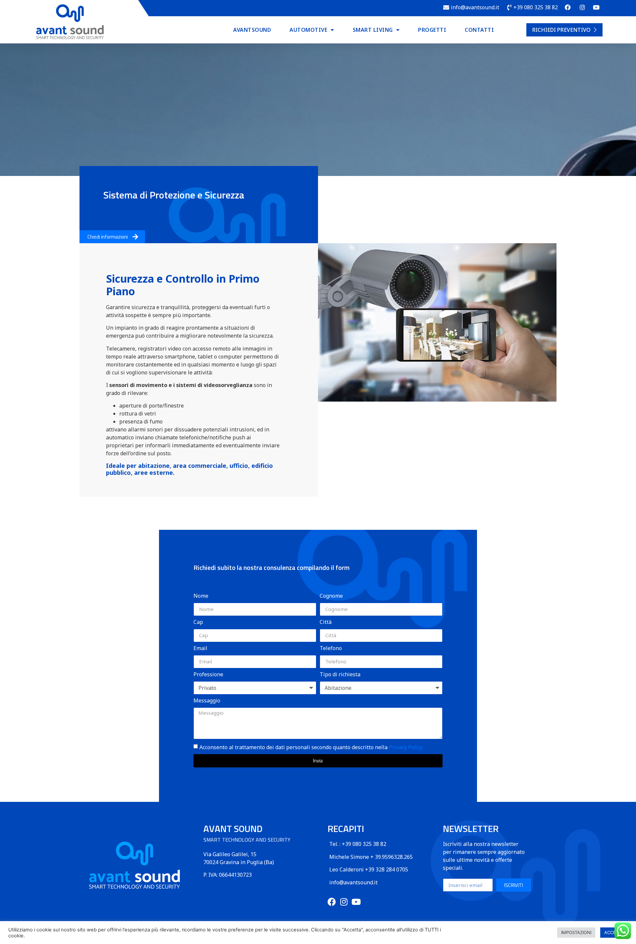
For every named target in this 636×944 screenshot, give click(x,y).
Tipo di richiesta (340, 675)
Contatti (479, 29)
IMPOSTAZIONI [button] (576, 932)
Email (200, 648)
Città (326, 622)
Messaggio (206, 701)
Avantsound (252, 29)
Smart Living (373, 29)
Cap (198, 622)
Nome (200, 596)
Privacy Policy (406, 747)
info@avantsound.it (353, 882)
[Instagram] (344, 902)
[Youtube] (356, 902)
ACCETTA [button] (614, 932)
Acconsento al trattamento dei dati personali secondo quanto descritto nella (311, 747)
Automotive (308, 29)
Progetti (432, 29)
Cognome (331, 596)
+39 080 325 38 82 (364, 844)
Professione (208, 675)
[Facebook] (332, 902)
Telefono (331, 648)
